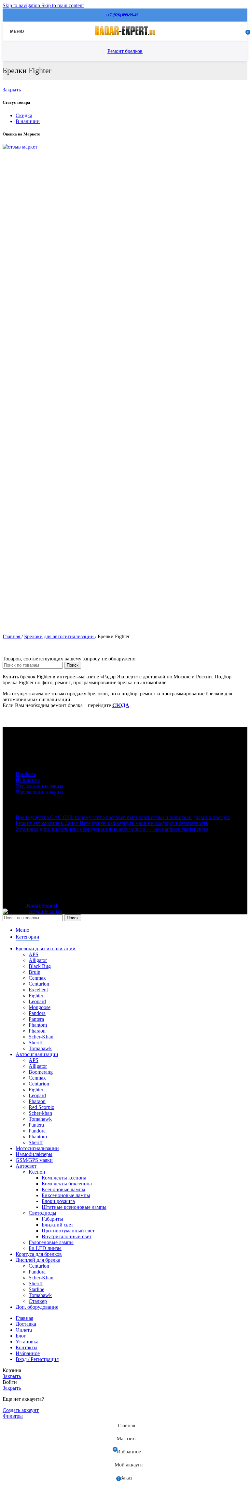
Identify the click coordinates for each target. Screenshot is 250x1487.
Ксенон (37, 1172)
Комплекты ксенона (64, 1177)
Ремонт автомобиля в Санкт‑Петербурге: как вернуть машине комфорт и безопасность (112, 823)
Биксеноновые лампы (66, 1195)
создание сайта (45, 911)
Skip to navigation (22, 5)
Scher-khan (40, 1113)
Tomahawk (40, 1048)
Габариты (52, 1219)
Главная (12, 636)
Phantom (38, 1025)
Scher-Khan (41, 1036)
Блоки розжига (58, 1201)
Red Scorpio (41, 1107)
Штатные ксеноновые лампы (74, 1207)
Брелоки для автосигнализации (59, 636)
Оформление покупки (40, 792)
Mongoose (39, 1007)
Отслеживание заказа (39, 786)
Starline (36, 1289)
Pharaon (37, 1031)
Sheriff (36, 1042)
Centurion (39, 984)
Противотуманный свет (68, 1230)
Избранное (28, 780)
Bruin (34, 972)
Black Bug (40, 966)
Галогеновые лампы (51, 1242)
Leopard (37, 1001)
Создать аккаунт (21, 1410)
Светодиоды (42, 1213)
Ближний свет (57, 1224)
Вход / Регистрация (37, 1359)
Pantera (36, 1019)
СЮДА (120, 705)
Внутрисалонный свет (66, 1236)
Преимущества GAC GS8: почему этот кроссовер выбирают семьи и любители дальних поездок (123, 817)
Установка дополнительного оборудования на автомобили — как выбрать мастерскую (112, 829)
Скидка (24, 115)
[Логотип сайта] (125, 35)
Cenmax (37, 978)
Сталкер (38, 1301)
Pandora (37, 1013)
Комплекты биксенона (67, 1183)
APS (33, 954)
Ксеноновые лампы (63, 1189)
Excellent (38, 989)
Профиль (26, 774)
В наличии (28, 121)
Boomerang (41, 1072)
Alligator (38, 960)
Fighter (36, 995)
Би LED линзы (45, 1248)
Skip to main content (62, 5)
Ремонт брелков (125, 51)
